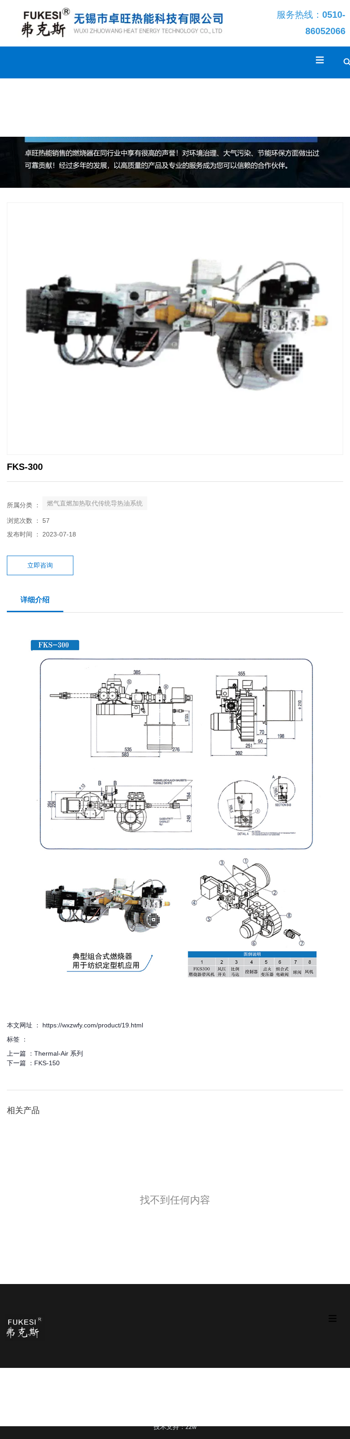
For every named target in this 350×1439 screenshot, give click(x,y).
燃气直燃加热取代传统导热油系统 (95, 503)
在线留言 (263, 107)
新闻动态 (140, 107)
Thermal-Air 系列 (58, 1053)
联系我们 (222, 107)
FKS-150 (47, 1063)
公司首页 (17, 107)
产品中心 (58, 107)
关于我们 (181, 107)
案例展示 (99, 107)
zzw (190, 1426)
